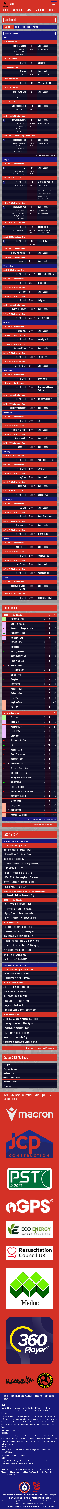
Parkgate (14, 707)
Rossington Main (17, 651)
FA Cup (40, 1419)
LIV (25, 167)
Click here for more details (44, 824)
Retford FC (15, 646)
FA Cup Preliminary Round (14, 845)
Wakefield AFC (20, 365)
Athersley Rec (43, 318)
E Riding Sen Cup (50, 1438)
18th (5, 87)
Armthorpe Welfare (45, 182)
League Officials (7, 1461)
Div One (8, 1419)
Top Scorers (5, 1436)
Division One (8, 1073)
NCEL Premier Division (13, 615)
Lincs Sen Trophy (15, 1422)
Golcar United (16, 665)
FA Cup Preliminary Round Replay (18, 969)
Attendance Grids (47, 1424)
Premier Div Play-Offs (43, 1436)
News (29, 10)
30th (5, 313)
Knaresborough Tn (19, 106)
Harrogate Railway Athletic (21, 777)
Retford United (17, 637)
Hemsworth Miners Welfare (45, 389)
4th (4, 58)
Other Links (11, 1475)
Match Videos (50, 1411)
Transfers (28, 1411)
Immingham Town (19, 140)
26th (5, 248)
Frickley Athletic (17, 660)
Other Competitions (12, 1077)
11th (5, 67)
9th (4, 278)
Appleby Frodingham (19, 814)
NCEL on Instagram (23, 1469)
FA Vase (47, 1419)
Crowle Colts (21, 330)
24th (5, 352)
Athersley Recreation (19, 768)
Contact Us (32, 1461)
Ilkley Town (42, 378)
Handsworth (15, 684)
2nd (5, 41)
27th (5, 529)
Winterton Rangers (18, 252)
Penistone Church (18, 633)
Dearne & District (18, 623)
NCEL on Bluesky (15, 1472)
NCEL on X (10, 1469)
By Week (21, 1416)
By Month (28, 1416)
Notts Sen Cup (42, 1422)
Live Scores (17, 10)
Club (17, 27)
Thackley (14, 698)
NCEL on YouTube (29, 1472)
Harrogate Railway (19, 120)
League (6, 1064)
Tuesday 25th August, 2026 (15, 965)
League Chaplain (20, 1461)
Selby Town (42, 300)
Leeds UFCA (42, 241)
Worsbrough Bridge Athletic (22, 628)
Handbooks (47, 1461)
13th (5, 512)
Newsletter (23, 1463)
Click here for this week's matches (41, 1048)
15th (5, 203)
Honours (14, 1463)
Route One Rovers (19, 309)
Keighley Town (16, 702)
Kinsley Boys (21, 291)
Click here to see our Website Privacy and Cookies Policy (29, 1506)
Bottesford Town (17, 619)
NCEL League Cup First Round (22, 135)
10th (5, 335)
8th (4, 177)
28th (5, 135)
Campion (41, 62)
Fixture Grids (35, 1424)
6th (4, 503)
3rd (4, 326)
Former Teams (46, 1449)
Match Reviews (10, 1081)
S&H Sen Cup (48, 1441)
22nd (5, 237)
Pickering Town (17, 693)
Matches (40, 10)
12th (5, 425)
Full (2, 1430)
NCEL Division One (17, 116)
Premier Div (38, 1416)
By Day (13, 1416)
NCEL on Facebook (39, 1469)
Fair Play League (18, 1436)
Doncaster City (43, 226)
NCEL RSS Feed (43, 1472)
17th (5, 344)
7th (4, 383)
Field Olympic (43, 357)
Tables (51, 10)
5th (4, 163)
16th (5, 473)
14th (5, 78)
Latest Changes (7, 1455)
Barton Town (16, 674)
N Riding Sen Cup (29, 1422)
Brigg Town (42, 283)
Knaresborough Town (19, 656)
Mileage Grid (34, 1449)
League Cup (31, 1419)
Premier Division (10, 1069)
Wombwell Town (20, 348)
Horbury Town (16, 642)
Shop (3, 1469)
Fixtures (7, 1085)
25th (5, 116)
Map (27, 1449)
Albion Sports (16, 688)
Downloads (5, 1463)
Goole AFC (22, 261)
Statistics (26, 27)
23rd (5, 482)
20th (5, 521)
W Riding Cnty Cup (13, 1424)
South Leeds (43, 45)
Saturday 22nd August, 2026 (15, 841)
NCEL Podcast (38, 1411)
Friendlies (12, 41)
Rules (39, 1461)
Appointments (19, 1455)
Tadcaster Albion (19, 45)
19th (5, 222)
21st (5, 101)
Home (5, 10)
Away (13, 1430)
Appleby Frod (43, 339)
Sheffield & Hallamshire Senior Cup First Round (24, 891)
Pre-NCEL (32, 1463)
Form (19, 1430)
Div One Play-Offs (19, 1419)
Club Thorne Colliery (46, 274)
